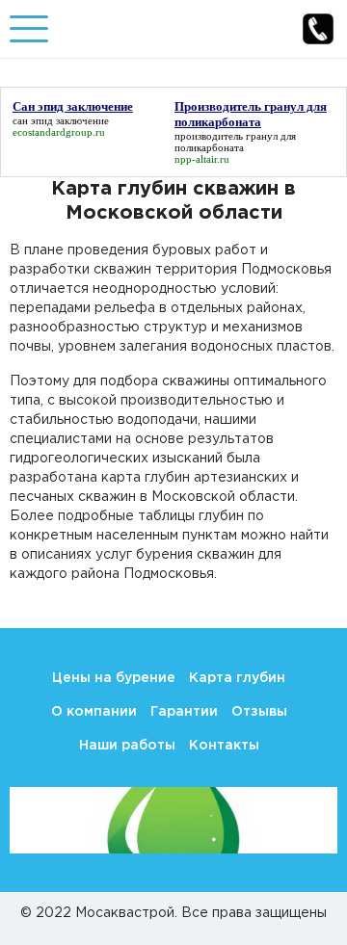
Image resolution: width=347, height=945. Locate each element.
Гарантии (184, 712)
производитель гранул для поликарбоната (235, 141)
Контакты (224, 745)
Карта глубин (237, 678)
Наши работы (127, 745)
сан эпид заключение (61, 120)
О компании (94, 712)
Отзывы (259, 712)
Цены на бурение (113, 678)
